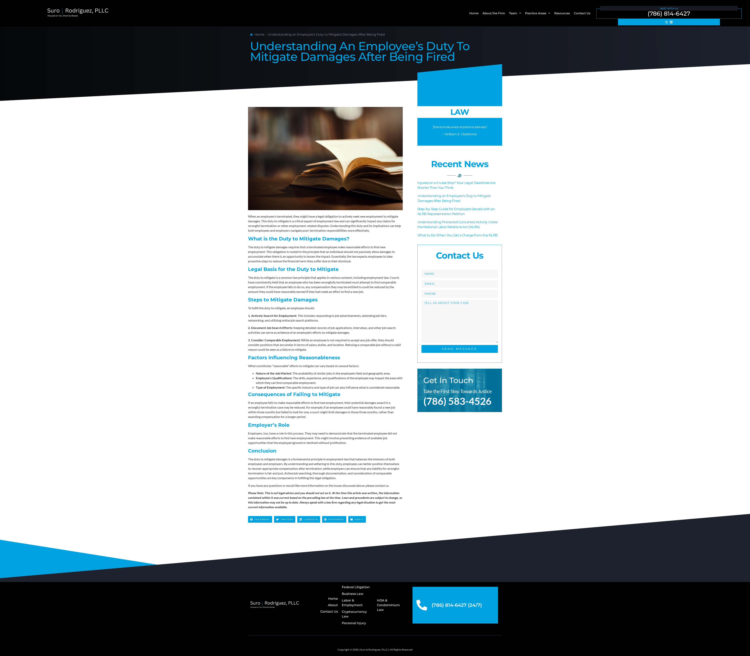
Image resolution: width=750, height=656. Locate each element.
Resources (562, 13)
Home (474, 13)
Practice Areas (535, 13)
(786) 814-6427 (669, 13)
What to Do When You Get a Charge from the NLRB (457, 235)
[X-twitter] (666, 22)
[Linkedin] (671, 22)
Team (513, 13)
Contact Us (582, 13)
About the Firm (493, 13)
